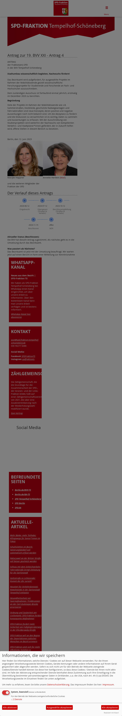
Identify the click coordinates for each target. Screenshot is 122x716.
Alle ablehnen (10, 707)
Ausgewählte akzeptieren (59, 707)
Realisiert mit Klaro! (111, 713)
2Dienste (16, 699)
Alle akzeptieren (110, 707)
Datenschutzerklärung (58, 684)
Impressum (108, 684)
